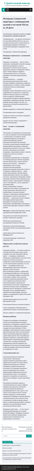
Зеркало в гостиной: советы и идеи (11, 451)
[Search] (30, 10)
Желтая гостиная (7, 448)
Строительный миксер (17, 3)
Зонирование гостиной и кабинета (11, 445)
